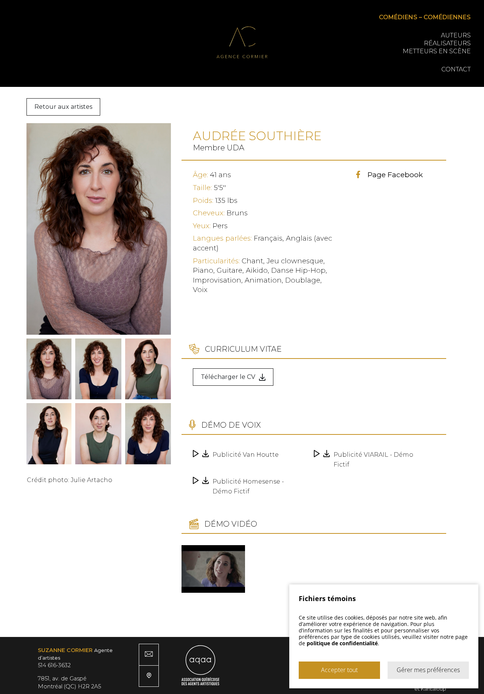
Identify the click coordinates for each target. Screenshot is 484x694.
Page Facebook (395, 174)
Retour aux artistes (63, 106)
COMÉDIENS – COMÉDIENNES (425, 17)
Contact (456, 69)
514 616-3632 (54, 665)
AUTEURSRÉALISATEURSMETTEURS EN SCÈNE (437, 43)
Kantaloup (433, 689)
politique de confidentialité (342, 643)
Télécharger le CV (228, 376)
